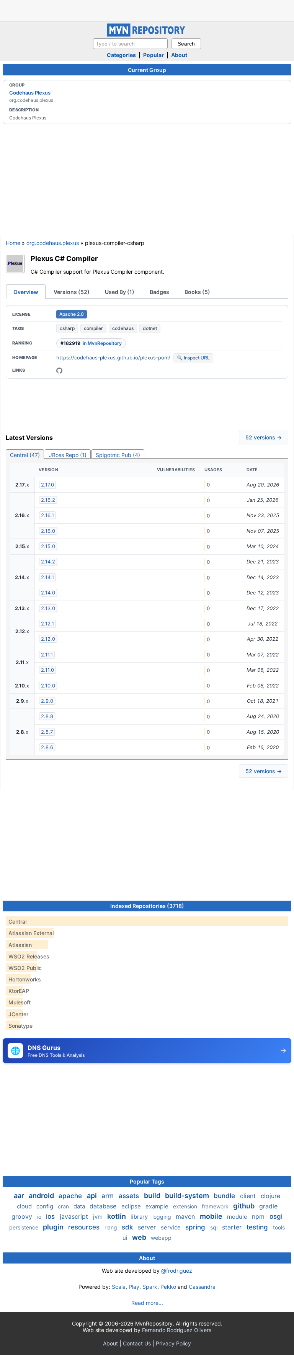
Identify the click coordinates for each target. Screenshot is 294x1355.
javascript (75, 1216)
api (92, 1196)
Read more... (147, 1302)
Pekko (168, 1286)
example (157, 1206)
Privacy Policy (173, 1343)
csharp (67, 328)
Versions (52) (72, 292)
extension (186, 1206)
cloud (25, 1206)
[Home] (147, 34)
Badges (159, 292)
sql (214, 1227)
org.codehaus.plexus (52, 243)
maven (186, 1216)
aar (20, 1196)
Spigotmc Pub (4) (118, 455)
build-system (188, 1196)
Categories (121, 55)
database (104, 1206)
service (171, 1227)
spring (196, 1227)
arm (108, 1196)
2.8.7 (47, 732)
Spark (149, 1286)
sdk (128, 1227)
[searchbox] (130, 43)
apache (71, 1196)
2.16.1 (47, 515)
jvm (98, 1216)
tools (279, 1227)
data (80, 1206)
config (45, 1206)
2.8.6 (47, 747)
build (153, 1196)
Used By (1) (119, 292)
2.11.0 (47, 670)
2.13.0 (48, 608)
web (140, 1237)
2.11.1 (47, 654)
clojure (270, 1196)
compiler (93, 328)
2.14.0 (48, 592)
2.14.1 (47, 577)
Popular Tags (147, 1181)
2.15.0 (48, 546)
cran (64, 1206)
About (179, 55)
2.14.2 (48, 561)
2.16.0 (48, 531)
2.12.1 (47, 623)
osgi (276, 1216)
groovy (22, 1216)
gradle (268, 1206)
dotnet (150, 328)
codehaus (123, 328)
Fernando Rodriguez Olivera (177, 1330)
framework (216, 1206)
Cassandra (202, 1286)
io (40, 1216)
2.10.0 (48, 685)
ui (125, 1237)
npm (259, 1216)
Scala (119, 1286)
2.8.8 (47, 716)
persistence (24, 1227)
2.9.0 (47, 701)
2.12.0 (48, 639)
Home (13, 243)
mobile (212, 1216)
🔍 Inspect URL (193, 358)
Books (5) (197, 292)
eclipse (131, 1206)
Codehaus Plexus (30, 93)
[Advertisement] (147, 9)
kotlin (117, 1216)
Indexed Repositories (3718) (147, 906)
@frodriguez (176, 1270)
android (42, 1196)
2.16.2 (48, 500)
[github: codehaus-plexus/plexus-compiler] (59, 370)
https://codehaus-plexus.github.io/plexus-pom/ (113, 357)
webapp (161, 1237)
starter (232, 1227)
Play (134, 1286)
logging (162, 1216)
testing (258, 1227)
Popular (153, 55)
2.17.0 (47, 485)
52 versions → (263, 437)
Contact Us (137, 1343)
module (238, 1216)
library (140, 1216)
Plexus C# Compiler (64, 258)
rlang (112, 1227)
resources (84, 1227)
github (244, 1206)
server (148, 1227)
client (249, 1196)
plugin (54, 1227)
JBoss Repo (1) (68, 455)
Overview (25, 292)
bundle (225, 1196)
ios (51, 1216)
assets (130, 1196)
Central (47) (25, 455)
